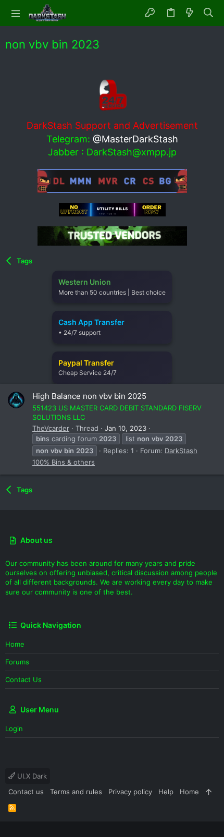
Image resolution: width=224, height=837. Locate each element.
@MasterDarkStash (135, 139)
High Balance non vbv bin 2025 (89, 396)
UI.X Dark (31, 776)
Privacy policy (130, 791)
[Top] (208, 791)
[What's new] (189, 13)
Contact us (23, 679)
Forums (17, 662)
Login (14, 728)
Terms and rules (76, 791)
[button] (15, 13)
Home (14, 644)
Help (165, 791)
